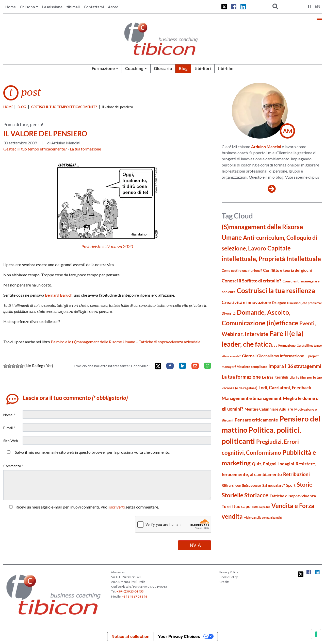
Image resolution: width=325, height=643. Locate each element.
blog (22, 107)
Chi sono (27, 7)
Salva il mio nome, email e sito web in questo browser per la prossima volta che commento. (92, 452)
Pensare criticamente (256, 419)
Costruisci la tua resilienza (276, 290)
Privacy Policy (228, 572)
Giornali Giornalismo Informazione (273, 355)
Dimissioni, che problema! (304, 302)
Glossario (163, 68)
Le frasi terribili (275, 377)
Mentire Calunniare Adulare (269, 409)
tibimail (73, 7)
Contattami (94, 7)
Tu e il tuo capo (236, 506)
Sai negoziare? (273, 485)
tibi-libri (202, 68)
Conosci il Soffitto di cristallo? (251, 280)
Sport (291, 485)
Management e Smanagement (252, 398)
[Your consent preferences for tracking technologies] (316, 634)
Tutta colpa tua (261, 507)
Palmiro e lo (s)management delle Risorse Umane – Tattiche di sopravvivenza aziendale (125, 341)
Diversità (229, 313)
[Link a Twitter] (224, 6)
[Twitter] (158, 366)
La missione (52, 7)
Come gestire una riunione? (242, 270)
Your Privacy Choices (179, 636)
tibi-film (225, 68)
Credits (224, 582)
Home (10, 7)
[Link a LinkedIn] (243, 6)
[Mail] (195, 366)
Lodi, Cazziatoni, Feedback (284, 387)
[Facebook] (170, 366)
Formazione (103, 68)
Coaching (134, 68)
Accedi (114, 7)
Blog (183, 68)
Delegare (279, 303)
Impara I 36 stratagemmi (294, 366)
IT (310, 6)
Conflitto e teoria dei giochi (287, 270)
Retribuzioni (296, 474)
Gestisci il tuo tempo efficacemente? (64, 107)
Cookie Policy (228, 577)
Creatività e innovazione (246, 302)
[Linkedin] (182, 366)
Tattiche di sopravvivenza (293, 495)
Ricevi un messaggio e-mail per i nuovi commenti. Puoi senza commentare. (87, 506)
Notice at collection (130, 636)
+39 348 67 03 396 (134, 596)
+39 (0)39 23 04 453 (130, 591)
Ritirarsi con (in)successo (241, 485)
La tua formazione (85, 148)
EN (317, 6)
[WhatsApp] (207, 366)
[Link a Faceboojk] (233, 6)
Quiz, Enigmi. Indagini (273, 463)
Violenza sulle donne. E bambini (263, 517)
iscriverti (117, 506)
